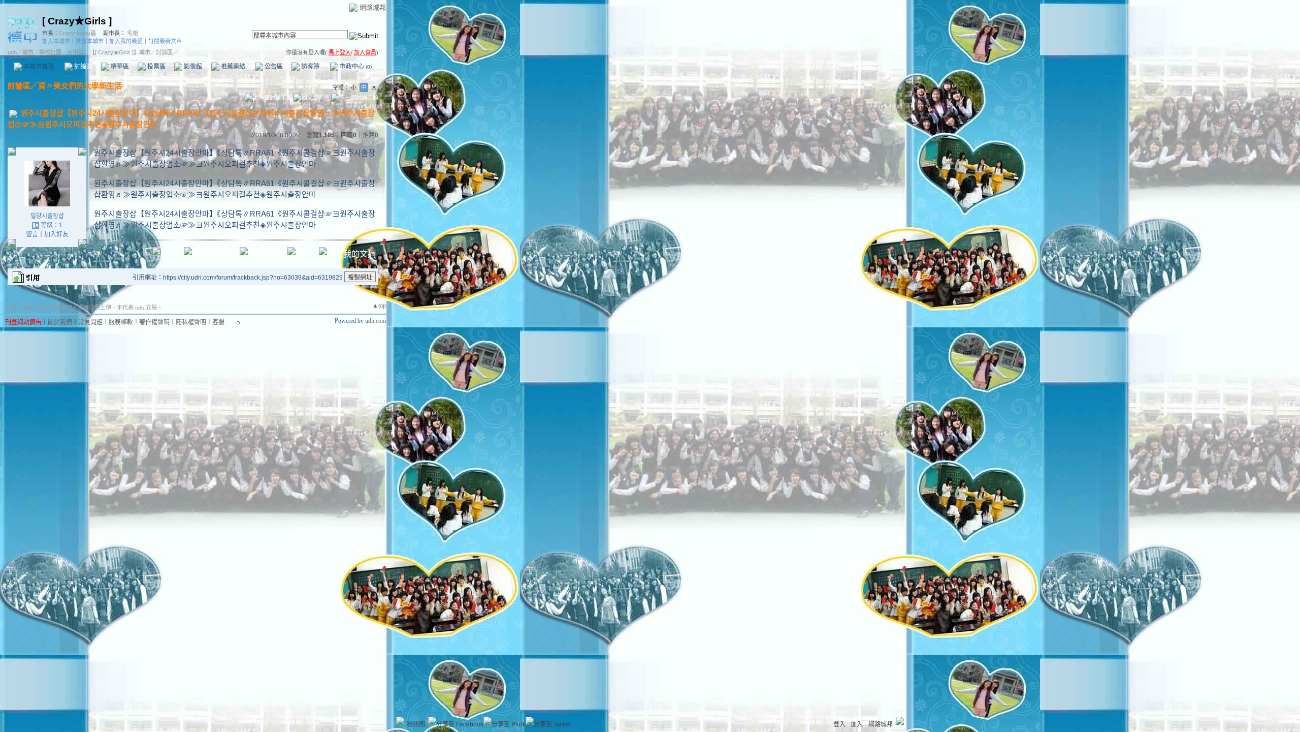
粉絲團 (416, 724)
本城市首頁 (38, 66)
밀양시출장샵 (47, 216)
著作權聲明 (154, 322)
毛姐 (132, 33)
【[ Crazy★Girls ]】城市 (119, 52)
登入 (839, 724)
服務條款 (121, 322)
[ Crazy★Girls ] (77, 21)
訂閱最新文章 (165, 41)
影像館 (192, 66)
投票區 (156, 66)
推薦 (370, 135)
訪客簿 (309, 66)
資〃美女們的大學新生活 (80, 85)
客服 (218, 322)
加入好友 (56, 234)
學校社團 (50, 52)
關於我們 (60, 322)
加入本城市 (56, 41)
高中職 (75, 52)
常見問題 (90, 322)
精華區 (119, 66)
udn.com (375, 320)
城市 (28, 52)
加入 (857, 724)
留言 (32, 234)
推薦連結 (232, 66)
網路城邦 (373, 7)
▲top (379, 305)
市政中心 (355, 66)
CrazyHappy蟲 (77, 33)
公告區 (273, 66)
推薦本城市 (90, 41)
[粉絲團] (400, 721)
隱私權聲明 (191, 322)
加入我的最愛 (126, 41)
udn (12, 52)
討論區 (82, 66)
